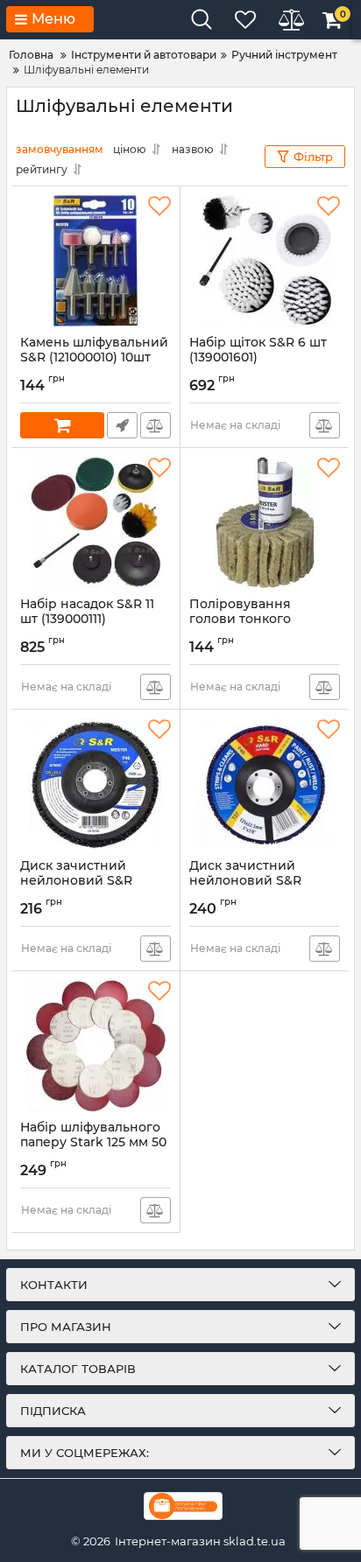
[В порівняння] (155, 425)
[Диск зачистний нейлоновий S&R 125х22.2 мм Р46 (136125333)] (264, 784)
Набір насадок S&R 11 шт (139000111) (87, 619)
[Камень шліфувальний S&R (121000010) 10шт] (95, 260)
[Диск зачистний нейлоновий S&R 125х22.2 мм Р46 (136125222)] (95, 784)
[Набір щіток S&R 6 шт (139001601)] (264, 260)
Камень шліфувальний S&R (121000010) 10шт (94, 358)
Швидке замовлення (122, 425)
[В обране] (159, 206)
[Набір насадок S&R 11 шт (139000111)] (95, 522)
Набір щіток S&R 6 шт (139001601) (258, 358)
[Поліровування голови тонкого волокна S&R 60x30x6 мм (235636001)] (264, 522)
